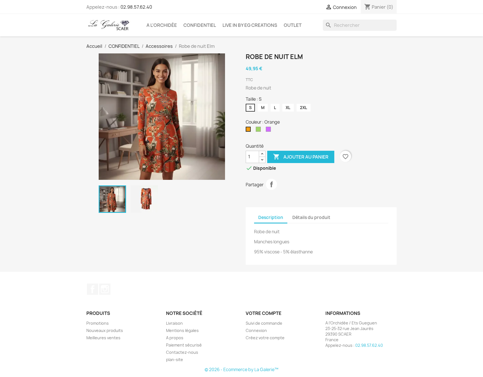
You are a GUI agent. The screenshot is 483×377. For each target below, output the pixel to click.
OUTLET (293, 25)
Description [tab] (270, 217)
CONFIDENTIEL (199, 25)
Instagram (104, 289)
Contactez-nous (182, 352)
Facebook (92, 289)
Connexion (256, 330)
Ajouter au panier (300, 156)
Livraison (174, 323)
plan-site (174, 359)
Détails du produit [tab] (311, 217)
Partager (271, 184)
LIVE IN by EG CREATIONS (249, 25)
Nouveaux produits (104, 330)
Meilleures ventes (103, 337)
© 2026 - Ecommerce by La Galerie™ (241, 370)
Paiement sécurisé (184, 345)
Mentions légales (182, 330)
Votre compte (263, 313)
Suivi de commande (264, 323)
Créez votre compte (265, 337)
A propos (174, 337)
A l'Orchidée (161, 25)
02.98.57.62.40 (136, 7)
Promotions (97, 323)
